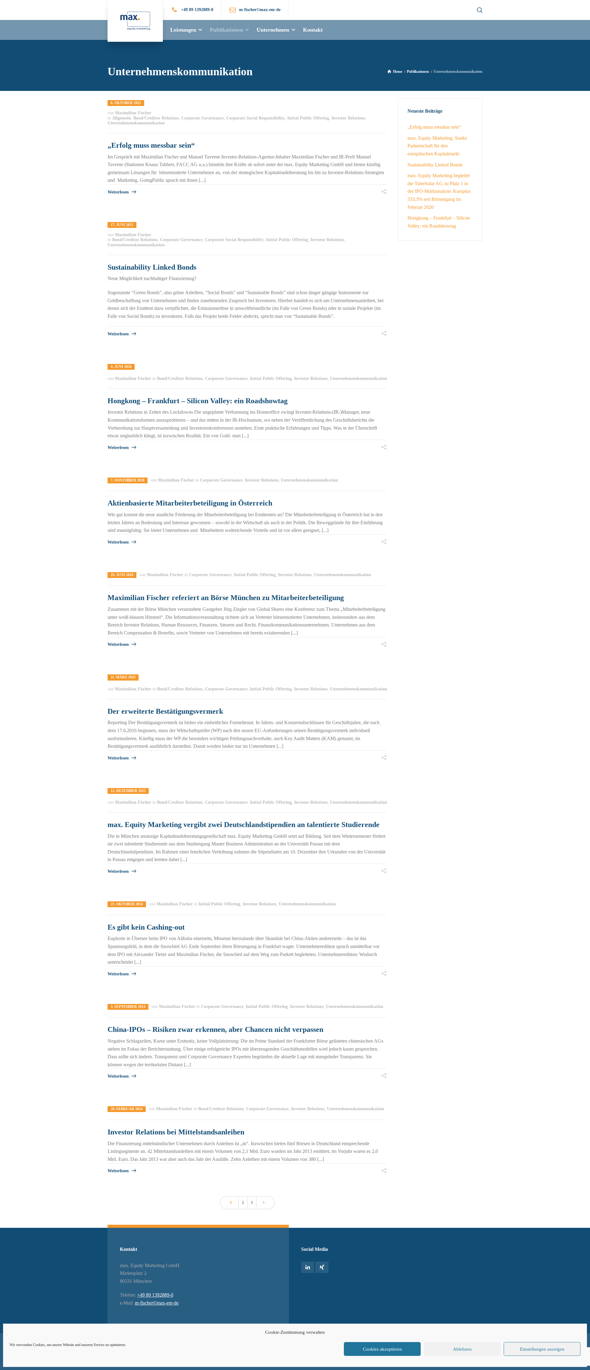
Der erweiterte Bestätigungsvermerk (165, 711)
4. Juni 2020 (121, 367)
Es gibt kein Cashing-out (146, 927)
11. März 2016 (123, 677)
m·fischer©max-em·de (157, 1303)
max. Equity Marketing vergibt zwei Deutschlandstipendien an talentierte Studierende (244, 825)
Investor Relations (348, 118)
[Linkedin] (307, 1267)
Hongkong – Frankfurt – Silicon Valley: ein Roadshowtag (198, 401)
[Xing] (321, 1267)
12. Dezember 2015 (128, 791)
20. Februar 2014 (127, 1109)
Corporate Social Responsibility (255, 118)
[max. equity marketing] (135, 21)
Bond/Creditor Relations (156, 118)
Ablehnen (462, 1349)
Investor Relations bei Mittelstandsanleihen (176, 1132)
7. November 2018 (127, 480)
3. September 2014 (128, 1007)
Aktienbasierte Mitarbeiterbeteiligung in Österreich (190, 503)
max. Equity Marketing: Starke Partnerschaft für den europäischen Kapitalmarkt (437, 145)
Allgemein (121, 118)
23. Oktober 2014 (127, 904)
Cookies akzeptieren (382, 1349)
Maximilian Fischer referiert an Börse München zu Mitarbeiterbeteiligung (226, 598)
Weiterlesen (118, 192)
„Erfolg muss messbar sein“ (151, 145)
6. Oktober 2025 (126, 103)
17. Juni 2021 (122, 225)
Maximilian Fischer (133, 113)
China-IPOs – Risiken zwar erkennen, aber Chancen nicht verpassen (215, 1029)
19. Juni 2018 (122, 575)
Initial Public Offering (308, 118)
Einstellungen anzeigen (542, 1349)
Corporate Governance (202, 118)
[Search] (478, 10)
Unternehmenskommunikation (136, 123)
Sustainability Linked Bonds (152, 267)
